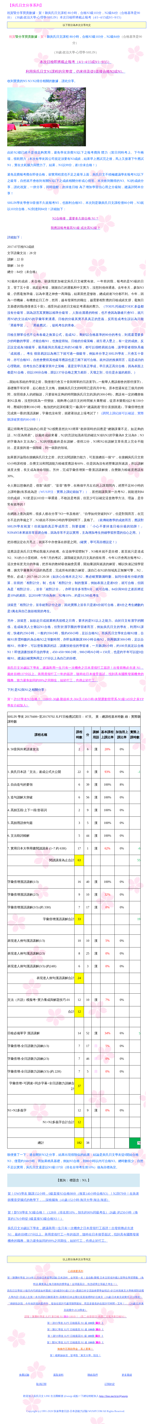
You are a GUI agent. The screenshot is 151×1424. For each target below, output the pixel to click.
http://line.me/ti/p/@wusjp (113, 1396)
